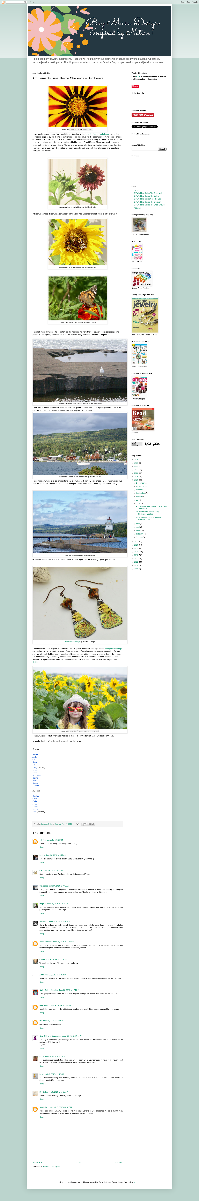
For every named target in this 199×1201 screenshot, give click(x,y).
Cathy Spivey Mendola (48, 990)
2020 (136, 473)
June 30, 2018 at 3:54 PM (53, 1021)
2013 (136, 555)
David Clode (75, 129)
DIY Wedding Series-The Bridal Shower (149, 205)
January (139, 537)
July (138, 500)
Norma (35, 778)
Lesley (35, 809)
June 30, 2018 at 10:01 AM (57, 904)
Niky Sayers (44, 1006)
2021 (136, 470)
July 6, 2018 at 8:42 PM (62, 1107)
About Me (137, 208)
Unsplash (88, 129)
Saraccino (43, 921)
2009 (136, 569)
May (138, 524)
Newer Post (37, 1162)
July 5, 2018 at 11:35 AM (58, 1092)
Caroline (35, 796)
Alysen (35, 754)
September (140, 493)
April (138, 527)
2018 (136, 480)
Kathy (34, 767)
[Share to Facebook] (90, 824)
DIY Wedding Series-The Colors (146, 196)
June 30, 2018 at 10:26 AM (59, 921)
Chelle (42, 960)
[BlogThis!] (84, 824)
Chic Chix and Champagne (50, 1036)
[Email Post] (77, 824)
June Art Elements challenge (97, 134)
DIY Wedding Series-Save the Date (148, 199)
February (140, 534)
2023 (136, 463)
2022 (136, 466)
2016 (136, 545)
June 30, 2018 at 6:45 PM (72, 1036)
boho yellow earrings (113, 649)
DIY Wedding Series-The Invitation (147, 202)
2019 (136, 477)
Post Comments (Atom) (52, 1167)
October (139, 490)
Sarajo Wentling (45, 1107)
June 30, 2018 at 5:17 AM (56, 855)
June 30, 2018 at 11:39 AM (56, 960)
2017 (136, 542)
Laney (35, 806)
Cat (33, 759)
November (140, 486)
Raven (35, 780)
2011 (136, 562)
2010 (136, 565)
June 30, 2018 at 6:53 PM (55, 1056)
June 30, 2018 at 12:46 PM (55, 975)
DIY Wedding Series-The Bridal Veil (148, 193)
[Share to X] (87, 824)
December (140, 483)
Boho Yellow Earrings (73, 642)
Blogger (136, 1182)
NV (40, 1021)
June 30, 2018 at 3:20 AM (53, 840)
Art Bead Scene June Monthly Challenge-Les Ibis (147, 513)
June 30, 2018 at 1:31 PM (69, 990)
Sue (34, 812)
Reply (41, 847)
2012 (136, 559)
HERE (35, 662)
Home (78, 1162)
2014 (136, 552)
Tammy (35, 786)
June (138, 503)
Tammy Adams (45, 942)
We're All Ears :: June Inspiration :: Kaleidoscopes (149, 518)
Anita (34, 757)
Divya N (42, 904)
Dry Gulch (43, 1092)
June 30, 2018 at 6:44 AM (53, 871)
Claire (34, 801)
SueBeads (43, 886)
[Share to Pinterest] (93, 824)
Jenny (35, 804)
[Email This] (82, 824)
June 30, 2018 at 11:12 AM (63, 942)
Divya (34, 762)
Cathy (34, 799)
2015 (136, 548)
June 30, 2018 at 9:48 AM (59, 886)
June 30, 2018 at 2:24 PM (61, 1006)
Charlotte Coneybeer (77, 731)
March (139, 531)
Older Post (118, 1162)
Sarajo (35, 783)
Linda (34, 770)
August (139, 497)
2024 (136, 460)
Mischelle (36, 775)
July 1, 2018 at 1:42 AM (54, 1074)
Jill (33, 765)
